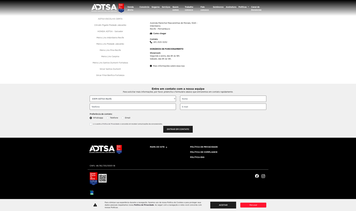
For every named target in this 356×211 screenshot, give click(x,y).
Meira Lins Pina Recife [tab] (110, 50)
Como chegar (159, 33)
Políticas (242, 7)
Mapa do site (157, 147)
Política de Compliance (203, 152)
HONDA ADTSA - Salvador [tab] (110, 31)
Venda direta (130, 8)
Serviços (166, 7)
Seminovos (218, 7)
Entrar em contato (178, 129)
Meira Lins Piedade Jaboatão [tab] (110, 44)
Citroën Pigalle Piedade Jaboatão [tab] (110, 25)
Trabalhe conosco (189, 8)
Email (127, 118)
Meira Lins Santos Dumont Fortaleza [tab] (110, 63)
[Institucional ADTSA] (107, 8)
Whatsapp (98, 118)
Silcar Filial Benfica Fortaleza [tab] (110, 75)
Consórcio (144, 7)
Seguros (156, 7)
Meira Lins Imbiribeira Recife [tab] (110, 38)
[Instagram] (263, 176)
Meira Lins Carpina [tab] (110, 56)
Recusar (253, 205)
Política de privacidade (204, 147)
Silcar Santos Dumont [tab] (110, 69)
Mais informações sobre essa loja (169, 66)
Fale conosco (205, 8)
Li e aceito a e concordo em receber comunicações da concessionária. (127, 124)
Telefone (114, 118)
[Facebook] (257, 176)
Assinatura (231, 7)
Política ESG (197, 157)
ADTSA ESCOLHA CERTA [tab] (110, 19)
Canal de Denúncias (256, 8)
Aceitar (223, 205)
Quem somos (175, 8)
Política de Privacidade (110, 124)
